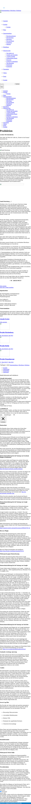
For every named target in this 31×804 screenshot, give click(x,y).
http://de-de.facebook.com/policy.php (13, 492)
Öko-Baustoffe (10, 63)
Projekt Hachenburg (6, 332)
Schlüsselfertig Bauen (11, 58)
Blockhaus (9, 39)
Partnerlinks (6, 3)
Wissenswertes (6, 50)
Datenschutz (6, 2)
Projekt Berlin (4, 346)
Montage (8, 44)
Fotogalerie (6, 69)
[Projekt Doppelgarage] (5, 356)
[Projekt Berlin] (5, 342)
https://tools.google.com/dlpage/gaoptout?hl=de (12, 551)
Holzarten (8, 60)
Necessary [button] (2, 790)
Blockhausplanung (11, 36)
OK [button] (14, 414)
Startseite (5, 21)
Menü (2, 86)
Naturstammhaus (7, 33)
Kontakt (5, 80)
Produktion (9, 42)
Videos (5, 73)
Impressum (6, 5)
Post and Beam (10, 41)
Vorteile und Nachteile (12, 55)
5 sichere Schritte (10, 56)
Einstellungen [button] (7, 414)
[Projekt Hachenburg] (5, 329)
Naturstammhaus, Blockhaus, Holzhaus (19, 365)
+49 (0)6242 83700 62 (9, 6)
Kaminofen (9, 66)
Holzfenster (9, 65)
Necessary (4, 791)
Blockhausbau (10, 37)
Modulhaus (6, 47)
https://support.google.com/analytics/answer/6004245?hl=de (15, 528)
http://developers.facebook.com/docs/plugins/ (11, 468)
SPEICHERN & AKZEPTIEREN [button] (8, 801)
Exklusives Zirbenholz (12, 61)
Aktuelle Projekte (4, 319)
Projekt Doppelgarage (7, 359)
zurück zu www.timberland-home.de (11, 803)
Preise (4, 76)
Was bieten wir (10, 53)
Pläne (4, 30)
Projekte (5, 24)
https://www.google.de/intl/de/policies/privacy (14, 649)
